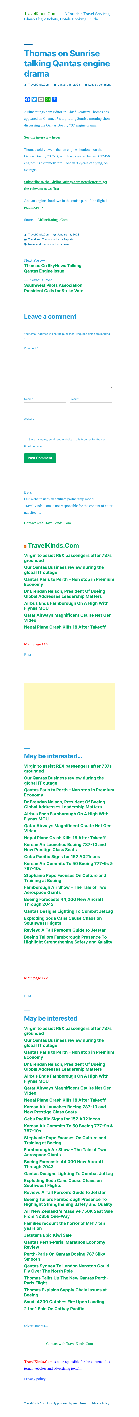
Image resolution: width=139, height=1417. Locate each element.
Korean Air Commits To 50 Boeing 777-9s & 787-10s (68, 866)
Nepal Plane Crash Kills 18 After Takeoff (65, 627)
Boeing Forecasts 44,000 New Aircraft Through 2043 (63, 902)
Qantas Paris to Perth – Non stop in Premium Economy (69, 582)
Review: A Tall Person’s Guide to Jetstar (65, 930)
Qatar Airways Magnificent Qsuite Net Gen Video (68, 618)
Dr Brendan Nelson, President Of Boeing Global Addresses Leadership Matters (64, 594)
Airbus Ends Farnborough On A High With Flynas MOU (66, 606)
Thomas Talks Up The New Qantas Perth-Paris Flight (66, 1280)
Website (29, 419)
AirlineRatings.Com (52, 219)
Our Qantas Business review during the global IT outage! (64, 570)
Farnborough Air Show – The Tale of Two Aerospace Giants (65, 890)
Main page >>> (36, 644)
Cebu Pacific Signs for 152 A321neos (62, 856)
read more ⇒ (33, 207)
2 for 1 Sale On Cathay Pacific (54, 1308)
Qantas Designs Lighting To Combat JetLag (68, 911)
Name (29, 399)
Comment (31, 348)
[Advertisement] (69, 706)
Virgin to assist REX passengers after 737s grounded (68, 558)
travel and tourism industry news (48, 244)
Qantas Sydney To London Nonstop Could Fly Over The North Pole (66, 1268)
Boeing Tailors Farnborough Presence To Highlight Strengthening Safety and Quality (68, 939)
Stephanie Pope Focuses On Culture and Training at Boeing (65, 878)
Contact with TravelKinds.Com (47, 523)
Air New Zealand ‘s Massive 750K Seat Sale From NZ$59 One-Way (68, 1214)
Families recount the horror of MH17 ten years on (64, 1226)
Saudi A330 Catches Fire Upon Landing (64, 1301)
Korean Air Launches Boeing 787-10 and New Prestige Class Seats (65, 847)
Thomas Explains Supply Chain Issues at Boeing (65, 1292)
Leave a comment (99, 84)
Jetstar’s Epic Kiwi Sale (48, 1235)
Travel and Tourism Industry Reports (51, 239)
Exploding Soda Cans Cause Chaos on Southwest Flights (63, 921)
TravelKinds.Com (40, 13)
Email (74, 399)
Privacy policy (35, 1378)
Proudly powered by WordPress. (67, 1403)
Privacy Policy (100, 1403)
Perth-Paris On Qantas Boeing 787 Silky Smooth (64, 1256)
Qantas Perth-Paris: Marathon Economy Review (64, 1245)
